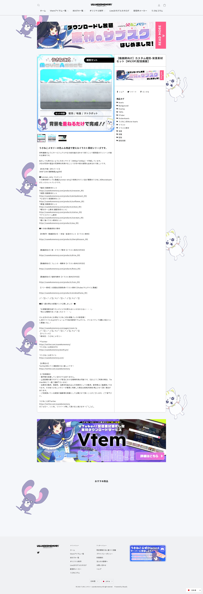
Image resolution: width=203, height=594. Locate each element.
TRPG (121, 112)
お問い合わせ (101, 565)
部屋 (120, 134)
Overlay (122, 109)
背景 (120, 131)
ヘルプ (99, 569)
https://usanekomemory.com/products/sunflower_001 (61, 201)
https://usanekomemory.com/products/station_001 (60, 212)
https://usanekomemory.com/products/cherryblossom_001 (63, 239)
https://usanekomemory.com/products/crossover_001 (61, 190)
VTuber (122, 115)
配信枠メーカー (140, 10)
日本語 (93, 581)
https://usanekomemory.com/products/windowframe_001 (63, 293)
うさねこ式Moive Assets (128, 121)
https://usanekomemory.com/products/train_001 (59, 282)
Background (124, 106)
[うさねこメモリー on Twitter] (38, 552)
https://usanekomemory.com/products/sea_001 (59, 223)
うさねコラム (157, 10)
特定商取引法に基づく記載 (106, 550)
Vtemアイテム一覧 (58, 10)
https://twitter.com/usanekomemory (54, 368)
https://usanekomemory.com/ (51, 357)
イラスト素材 (124, 128)
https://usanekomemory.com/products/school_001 (60, 206)
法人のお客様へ (102, 561)
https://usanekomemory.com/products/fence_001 (60, 268)
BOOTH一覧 (78, 10)
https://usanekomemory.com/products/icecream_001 (61, 217)
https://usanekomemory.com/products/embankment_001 (63, 196)
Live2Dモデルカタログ (119, 10)
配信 (120, 137)
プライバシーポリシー (105, 554)
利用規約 (100, 557)
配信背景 (122, 141)
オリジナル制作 (97, 10)
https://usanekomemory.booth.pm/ (54, 349)
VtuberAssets (124, 118)
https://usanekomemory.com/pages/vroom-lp (58, 328)
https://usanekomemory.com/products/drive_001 (59, 255)
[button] (193, 590)
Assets (121, 102)
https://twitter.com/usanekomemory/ (55, 344)
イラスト (122, 125)
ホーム (43, 10)
